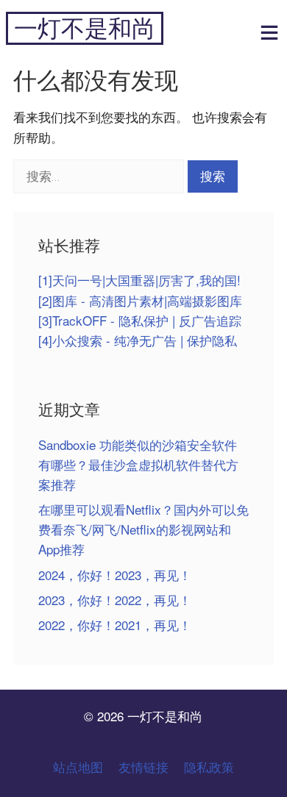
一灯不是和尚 (84, 28)
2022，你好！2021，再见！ (114, 624)
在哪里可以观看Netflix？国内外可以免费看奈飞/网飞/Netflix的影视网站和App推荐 (143, 529)
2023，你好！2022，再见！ (114, 599)
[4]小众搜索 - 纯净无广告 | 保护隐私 (137, 340)
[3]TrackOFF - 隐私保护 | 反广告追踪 (139, 320)
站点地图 (78, 766)
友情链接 (143, 766)
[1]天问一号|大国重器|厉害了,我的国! (139, 280)
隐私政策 (209, 766)
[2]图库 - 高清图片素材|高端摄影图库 (140, 300)
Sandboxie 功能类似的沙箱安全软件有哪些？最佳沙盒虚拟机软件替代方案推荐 (138, 464)
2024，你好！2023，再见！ (114, 574)
